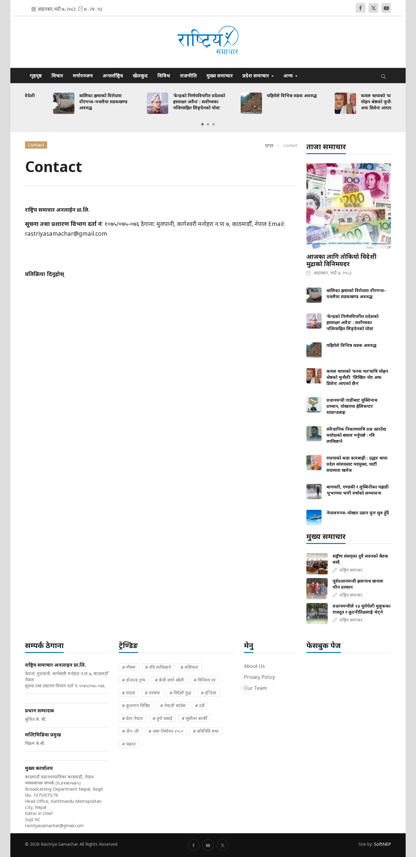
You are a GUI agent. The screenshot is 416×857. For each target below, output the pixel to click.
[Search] (383, 75)
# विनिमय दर (205, 680)
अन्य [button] (289, 75)
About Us (254, 666)
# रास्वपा (152, 693)
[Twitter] (373, 8)
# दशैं (200, 705)
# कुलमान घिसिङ (136, 705)
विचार (57, 75)
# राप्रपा (128, 693)
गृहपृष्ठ (36, 75)
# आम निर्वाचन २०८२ (166, 731)
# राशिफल (189, 667)
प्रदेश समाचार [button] (256, 75)
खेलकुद (140, 75)
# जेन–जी (130, 731)
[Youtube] (386, 8)
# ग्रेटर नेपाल (132, 718)
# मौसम (129, 667)
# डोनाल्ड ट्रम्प (133, 680)
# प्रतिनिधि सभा (206, 731)
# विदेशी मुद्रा (180, 693)
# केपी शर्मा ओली (169, 680)
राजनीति (188, 75)
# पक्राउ (129, 744)
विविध (163, 75)
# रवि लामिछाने (158, 667)
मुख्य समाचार (219, 75)
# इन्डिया (208, 693)
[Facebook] (360, 8)
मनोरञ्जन (83, 75)
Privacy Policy (259, 677)
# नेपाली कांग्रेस (172, 705)
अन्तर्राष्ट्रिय (113, 75)
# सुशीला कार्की (194, 718)
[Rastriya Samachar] (208, 41)
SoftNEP (382, 844)
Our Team (255, 688)
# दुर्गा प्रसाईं (162, 718)
